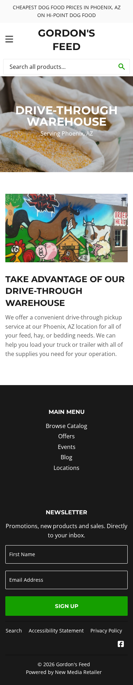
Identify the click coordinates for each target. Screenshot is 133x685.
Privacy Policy (106, 630)
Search (14, 630)
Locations (66, 468)
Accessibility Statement (56, 630)
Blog (66, 457)
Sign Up (66, 606)
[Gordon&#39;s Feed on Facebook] (121, 644)
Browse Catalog (66, 426)
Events (67, 447)
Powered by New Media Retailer (64, 672)
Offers (66, 436)
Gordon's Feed (66, 40)
